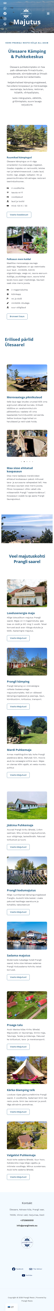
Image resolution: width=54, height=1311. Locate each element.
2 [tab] (24, 461)
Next (45, 443)
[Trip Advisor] (5, 3)
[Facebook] (5, 13)
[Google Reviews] (5, 24)
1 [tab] (21, 461)
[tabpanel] (27, 443)
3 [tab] (27, 461)
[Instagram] (5, 19)
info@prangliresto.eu (27, 1225)
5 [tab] (32, 461)
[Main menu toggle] (48, 13)
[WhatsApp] (5, 8)
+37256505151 (27, 1220)
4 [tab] (29, 461)
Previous (8, 443)
